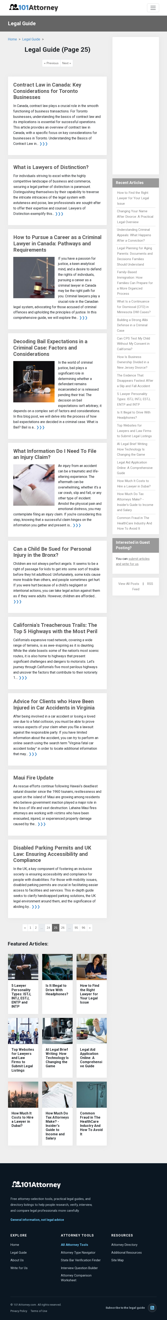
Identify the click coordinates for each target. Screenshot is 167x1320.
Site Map (117, 1260)
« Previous (51, 63)
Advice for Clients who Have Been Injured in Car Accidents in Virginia (54, 704)
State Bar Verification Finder (81, 1260)
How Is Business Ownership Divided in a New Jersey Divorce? (133, 362)
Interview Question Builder (79, 1268)
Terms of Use (39, 1311)
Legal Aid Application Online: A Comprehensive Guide (91, 1057)
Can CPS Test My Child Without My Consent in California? (133, 343)
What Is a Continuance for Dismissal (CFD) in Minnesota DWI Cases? (134, 306)
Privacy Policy (18, 1311)
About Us (17, 1260)
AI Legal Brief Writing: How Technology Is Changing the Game (57, 1057)
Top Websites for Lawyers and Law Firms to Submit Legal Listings (23, 1059)
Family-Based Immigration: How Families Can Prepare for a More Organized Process (135, 283)
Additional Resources (126, 1253)
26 (63, 927)
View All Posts (128, 584)
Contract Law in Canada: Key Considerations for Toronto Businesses (47, 91)
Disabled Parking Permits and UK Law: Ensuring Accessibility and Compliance (52, 854)
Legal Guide (31, 39)
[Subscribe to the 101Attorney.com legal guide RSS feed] (152, 1307)
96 (83, 927)
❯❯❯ (43, 144)
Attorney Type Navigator (78, 1253)
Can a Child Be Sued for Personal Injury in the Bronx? (52, 552)
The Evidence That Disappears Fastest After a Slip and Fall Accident (135, 380)
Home (12, 39)
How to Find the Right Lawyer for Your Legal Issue (89, 994)
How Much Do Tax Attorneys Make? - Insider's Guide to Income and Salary (57, 1125)
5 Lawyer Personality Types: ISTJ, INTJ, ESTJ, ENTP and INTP (21, 996)
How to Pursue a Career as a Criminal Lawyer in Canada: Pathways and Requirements (57, 243)
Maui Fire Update (33, 778)
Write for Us (19, 1268)
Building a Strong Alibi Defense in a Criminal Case (132, 325)
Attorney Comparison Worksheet (76, 1277)
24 (48, 927)
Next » (66, 63)
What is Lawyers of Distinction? (51, 167)
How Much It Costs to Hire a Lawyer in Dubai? (22, 1119)
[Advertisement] (135, 105)
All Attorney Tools (74, 1245)
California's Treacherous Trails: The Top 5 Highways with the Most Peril (55, 628)
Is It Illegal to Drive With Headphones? (57, 990)
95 (76, 927)
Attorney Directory (124, 1245)
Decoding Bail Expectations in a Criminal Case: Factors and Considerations (50, 347)
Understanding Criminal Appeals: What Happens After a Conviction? (134, 235)
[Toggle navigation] (153, 7)
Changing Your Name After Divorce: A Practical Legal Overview (135, 216)
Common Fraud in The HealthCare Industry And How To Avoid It (91, 1123)
